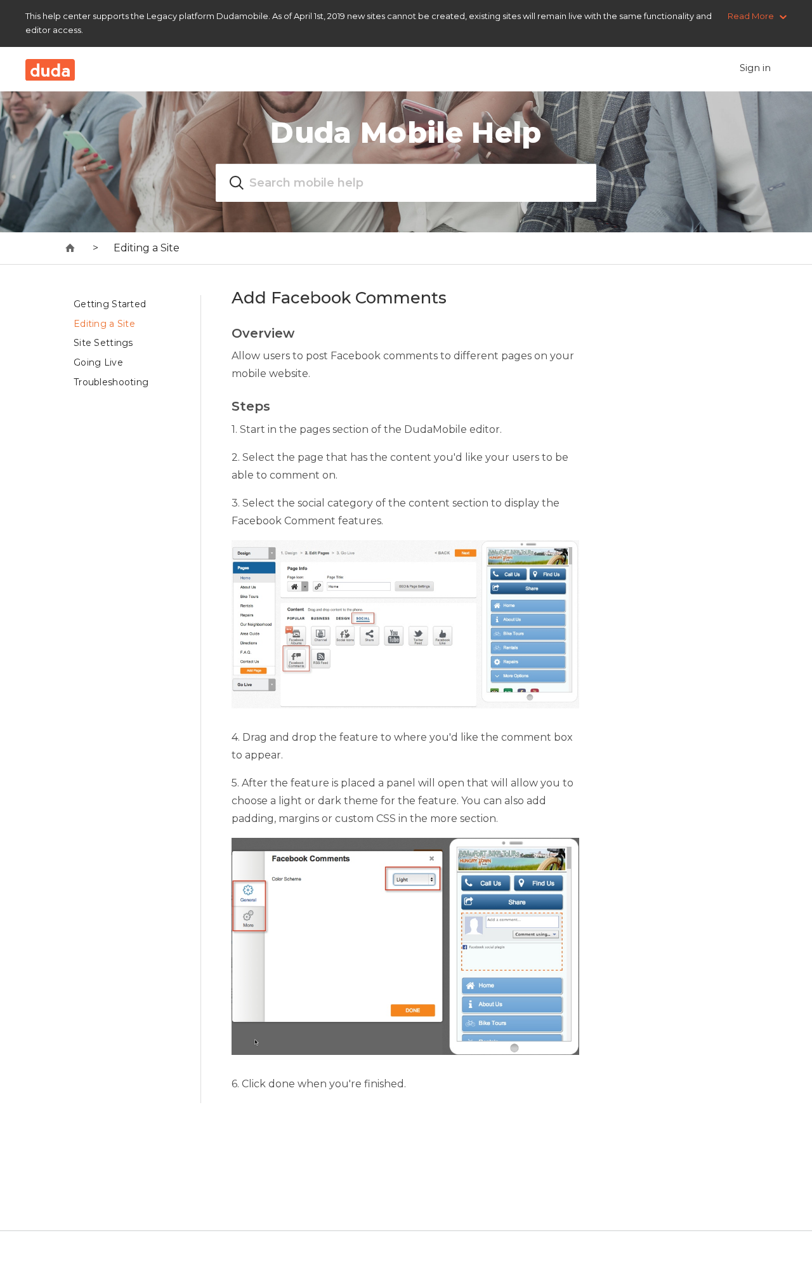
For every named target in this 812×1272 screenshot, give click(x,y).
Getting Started (110, 304)
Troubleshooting (111, 382)
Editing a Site (147, 248)
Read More (751, 16)
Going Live (98, 362)
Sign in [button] (755, 68)
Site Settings (103, 342)
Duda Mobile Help (405, 132)
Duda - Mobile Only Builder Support (70, 248)
